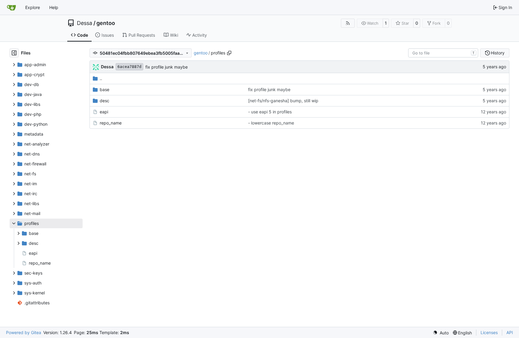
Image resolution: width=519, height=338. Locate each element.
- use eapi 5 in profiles (270, 111)
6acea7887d (129, 66)
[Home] (11, 7)
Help (53, 7)
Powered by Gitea (23, 332)
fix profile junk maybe (166, 66)
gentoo (105, 23)
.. (101, 78)
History (498, 52)
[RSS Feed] (348, 23)
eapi (104, 111)
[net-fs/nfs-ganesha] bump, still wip (283, 100)
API (509, 332)
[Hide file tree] (14, 52)
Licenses (489, 332)
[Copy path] (229, 53)
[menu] (441, 332)
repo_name (111, 122)
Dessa (84, 23)
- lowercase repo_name (271, 122)
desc (104, 100)
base (104, 89)
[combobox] (443, 52)
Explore (32, 7)
